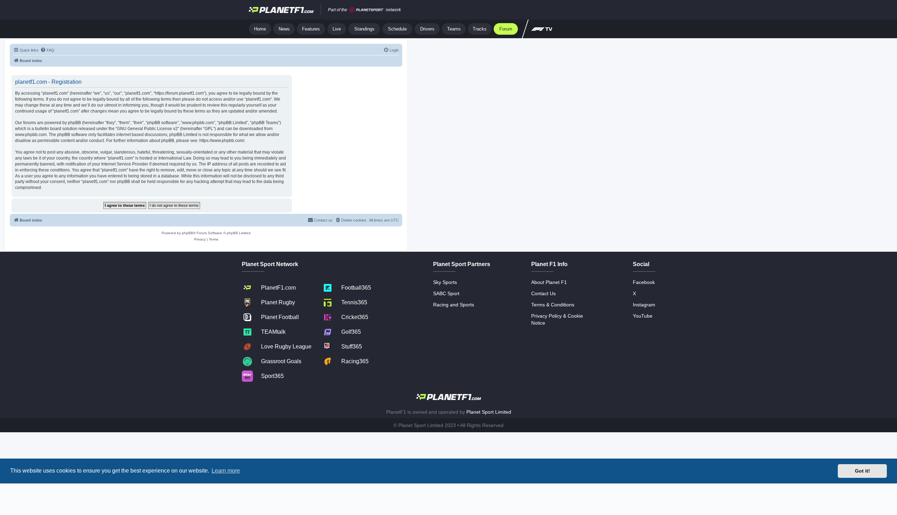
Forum (505, 29)
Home (260, 29)
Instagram (644, 304)
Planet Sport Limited (488, 412)
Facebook (644, 282)
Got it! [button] (862, 471)
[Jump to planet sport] (366, 10)
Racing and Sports (453, 304)
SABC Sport (446, 293)
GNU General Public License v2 (147, 128)
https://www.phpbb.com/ (221, 140)
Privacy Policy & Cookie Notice (557, 319)
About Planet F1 (549, 282)
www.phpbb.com (31, 134)
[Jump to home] (281, 10)
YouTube (642, 316)
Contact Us (543, 293)
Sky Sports (445, 282)
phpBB (187, 233)
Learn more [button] (226, 471)
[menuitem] (47, 50)
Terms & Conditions (552, 304)
